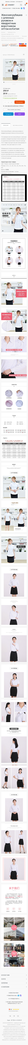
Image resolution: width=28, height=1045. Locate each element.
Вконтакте (10, 1016)
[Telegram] (8, 114)
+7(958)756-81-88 (12, 995)
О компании (5, 987)
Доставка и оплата (18, 125)
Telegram (21, 8)
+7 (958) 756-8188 (16, 8)
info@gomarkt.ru (14, 998)
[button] (4, 82)
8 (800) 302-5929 (6, 8)
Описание (5, 125)
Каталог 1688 (5, 975)
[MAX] (20, 114)
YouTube (18, 1016)
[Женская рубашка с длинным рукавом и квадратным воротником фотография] (14, 69)
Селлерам (4, 983)
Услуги (3, 979)
